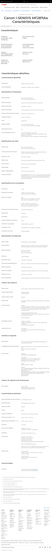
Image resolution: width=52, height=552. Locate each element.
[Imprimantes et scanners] (30, 7)
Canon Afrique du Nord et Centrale (7, 547)
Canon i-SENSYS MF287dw (5, 26)
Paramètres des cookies (5, 544)
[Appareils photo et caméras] (15, 7)
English (24, 1)
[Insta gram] (42, 547)
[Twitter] (47, 547)
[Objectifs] (19, 7)
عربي (27, 1)
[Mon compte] (49, 5)
